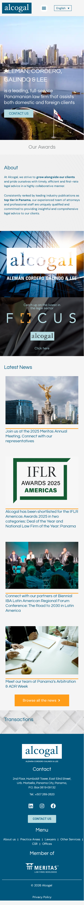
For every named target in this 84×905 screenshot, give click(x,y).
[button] (44, 8)
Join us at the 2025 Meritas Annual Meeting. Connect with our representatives (36, 436)
